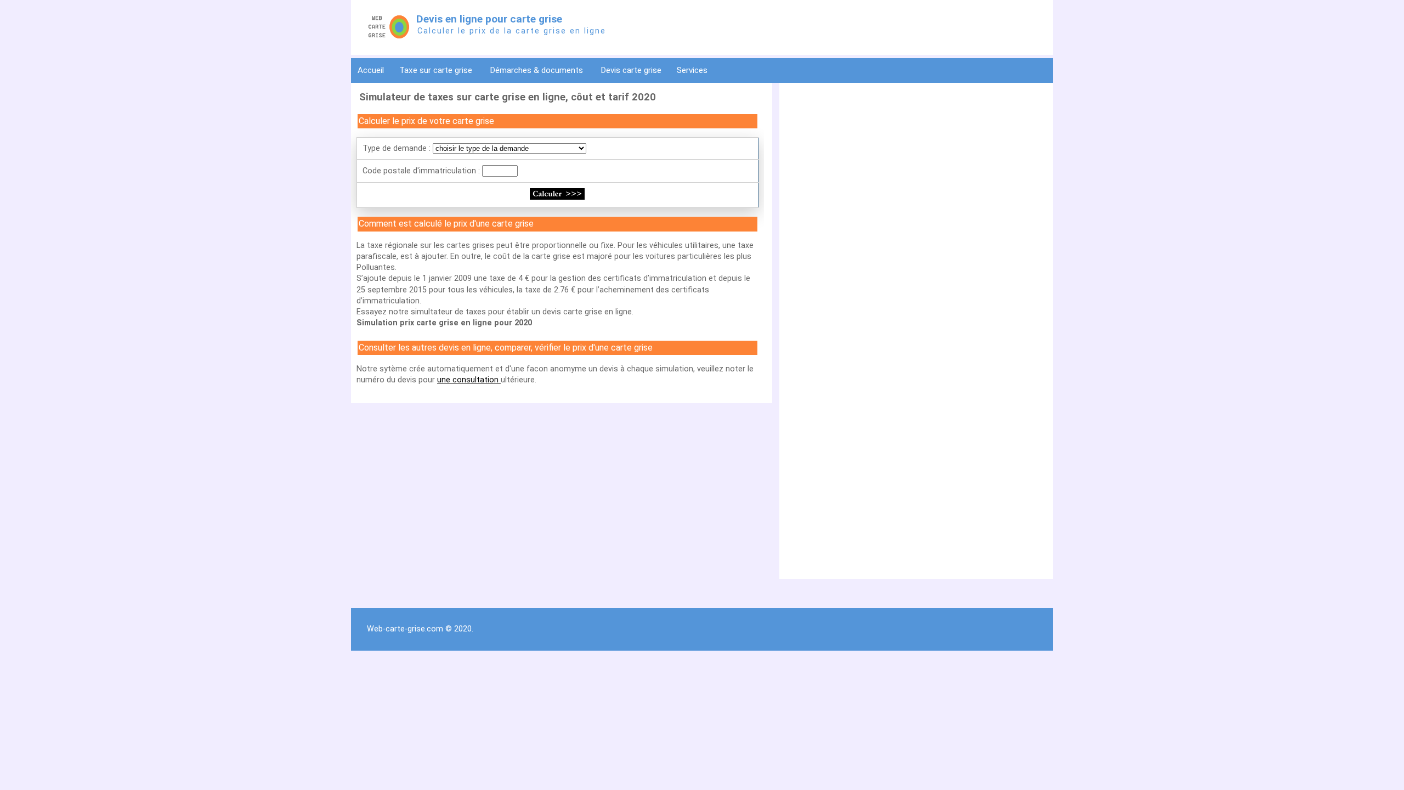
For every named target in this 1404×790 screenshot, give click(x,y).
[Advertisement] (913, 165)
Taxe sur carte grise (436, 70)
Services (693, 70)
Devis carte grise (631, 70)
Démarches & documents (537, 70)
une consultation (469, 380)
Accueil (371, 70)
